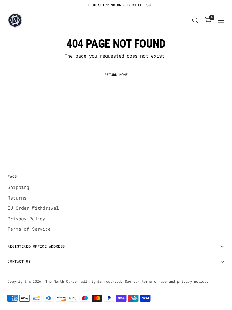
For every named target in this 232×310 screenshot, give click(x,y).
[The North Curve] (15, 20)
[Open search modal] (195, 20)
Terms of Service (29, 229)
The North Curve (61, 281)
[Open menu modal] (221, 20)
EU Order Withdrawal (33, 208)
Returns (17, 198)
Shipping (18, 187)
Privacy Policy (26, 219)
